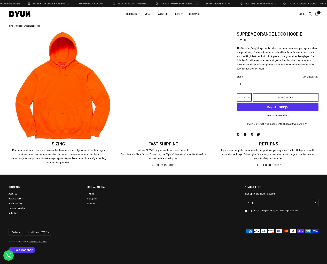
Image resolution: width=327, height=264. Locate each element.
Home (11, 26)
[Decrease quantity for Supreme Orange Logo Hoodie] (239, 97)
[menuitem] (133, 14)
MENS (147, 14)
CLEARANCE (194, 14)
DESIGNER (131, 14)
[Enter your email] (315, 203)
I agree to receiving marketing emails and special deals (273, 210)
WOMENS (163, 14)
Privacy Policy (15, 203)
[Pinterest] (253, 134)
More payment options (278, 115)
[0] (316, 14)
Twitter (90, 193)
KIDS (177, 14)
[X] (246, 134)
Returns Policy (15, 198)
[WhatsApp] (259, 134)
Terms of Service (17, 208)
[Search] (310, 14)
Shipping (13, 213)
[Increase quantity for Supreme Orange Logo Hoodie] (248, 97)
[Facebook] (239, 134)
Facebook (92, 203)
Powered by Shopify (37, 241)
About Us (13, 193)
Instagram (92, 198)
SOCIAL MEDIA (96, 187)
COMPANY (14, 187)
